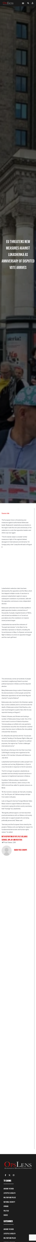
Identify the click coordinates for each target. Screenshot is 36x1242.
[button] (23, 3)
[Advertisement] (18, 568)
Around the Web (9, 1189)
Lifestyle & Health (9, 1193)
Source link (5, 513)
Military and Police (10, 1198)
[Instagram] (13, 1175)
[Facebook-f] (5, 1175)
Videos (6, 1215)
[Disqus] (17, 883)
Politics (6, 1211)
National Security (9, 1202)
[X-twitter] (9, 1175)
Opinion (6, 1206)
